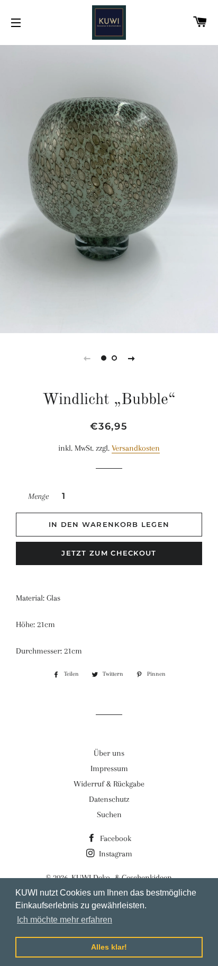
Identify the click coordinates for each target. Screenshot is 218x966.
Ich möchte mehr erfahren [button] (64, 919)
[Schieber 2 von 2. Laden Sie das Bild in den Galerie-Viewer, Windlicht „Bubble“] (114, 358)
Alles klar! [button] (109, 947)
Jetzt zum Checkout (108, 553)
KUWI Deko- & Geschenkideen (121, 877)
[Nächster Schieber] (131, 358)
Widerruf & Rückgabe (109, 784)
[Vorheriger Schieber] (86, 358)
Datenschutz (109, 799)
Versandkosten (136, 448)
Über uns (109, 753)
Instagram (114, 853)
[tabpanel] (109, 187)
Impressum (109, 768)
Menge (38, 496)
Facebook (114, 838)
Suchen (109, 814)
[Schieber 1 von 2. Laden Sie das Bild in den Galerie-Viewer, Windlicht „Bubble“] (103, 358)
